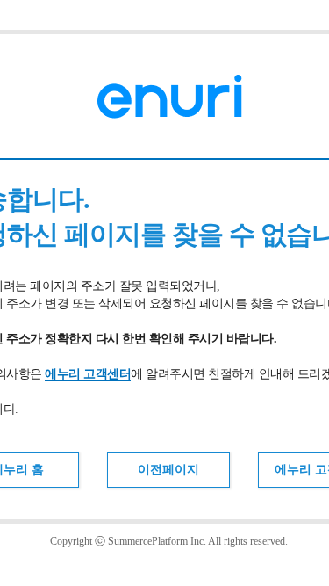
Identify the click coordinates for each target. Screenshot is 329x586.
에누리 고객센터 (88, 373)
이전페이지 (168, 469)
